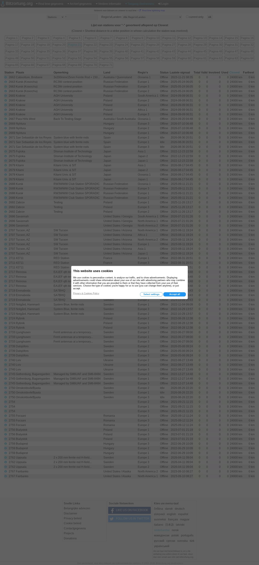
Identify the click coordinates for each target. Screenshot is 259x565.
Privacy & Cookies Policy (86, 293)
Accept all (174, 294)
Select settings (151, 294)
